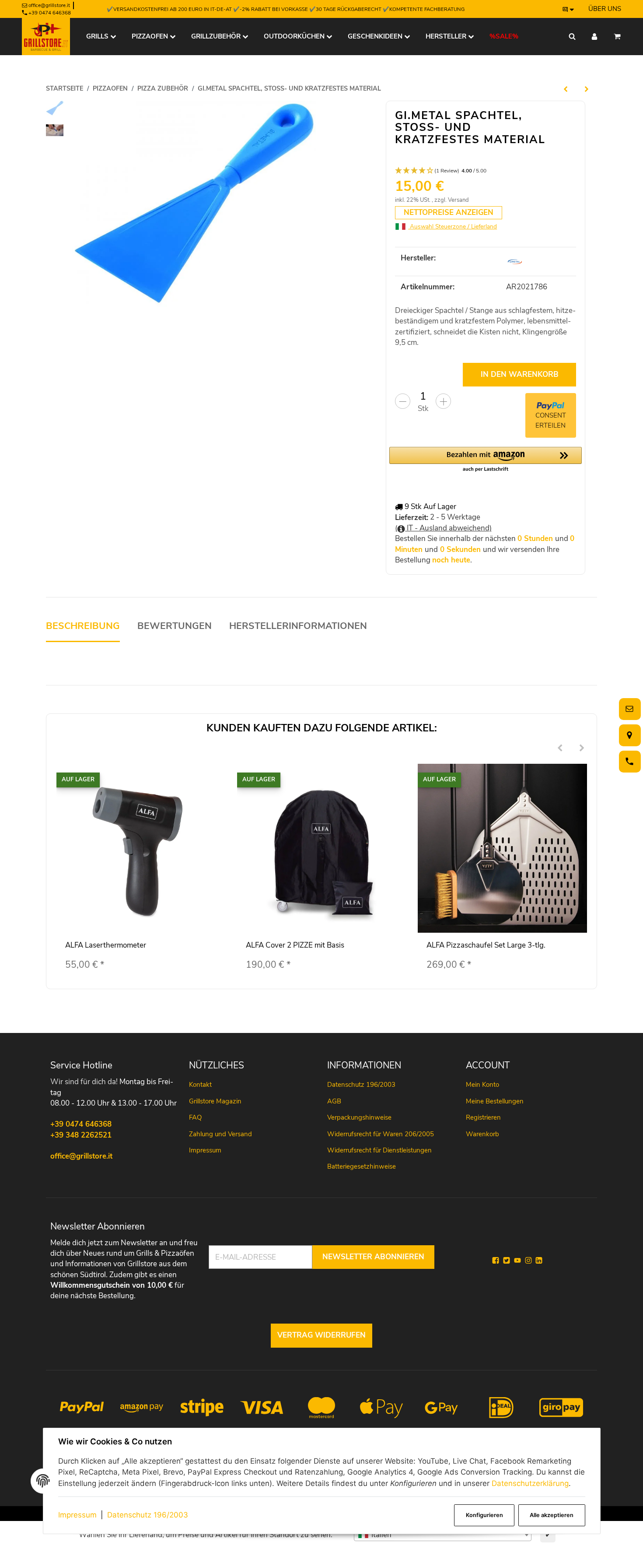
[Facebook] (495, 1260)
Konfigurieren (484, 1515)
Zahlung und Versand (220, 1134)
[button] (485, 170)
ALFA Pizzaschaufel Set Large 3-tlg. (485, 945)
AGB (334, 1101)
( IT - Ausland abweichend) (443, 528)
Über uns (604, 8)
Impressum (77, 1514)
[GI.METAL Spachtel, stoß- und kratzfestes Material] (194, 204)
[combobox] (442, 1535)
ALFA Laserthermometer (105, 945)
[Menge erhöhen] (443, 401)
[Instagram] (528, 1260)
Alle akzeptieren (551, 1515)
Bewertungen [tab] (174, 626)
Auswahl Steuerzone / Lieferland (452, 226)
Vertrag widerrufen (321, 1335)
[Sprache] (569, 9)
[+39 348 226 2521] (628, 761)
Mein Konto (482, 1084)
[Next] (581, 748)
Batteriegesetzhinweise (361, 1166)
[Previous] (559, 748)
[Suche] (572, 36)
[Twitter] (506, 1260)
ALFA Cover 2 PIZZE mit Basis (295, 945)
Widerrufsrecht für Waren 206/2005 (380, 1134)
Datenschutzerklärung (530, 1483)
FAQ (195, 1117)
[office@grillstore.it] (628, 709)
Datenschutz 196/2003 (147, 1514)
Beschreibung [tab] (83, 626)
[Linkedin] (538, 1260)
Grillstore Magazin (215, 1101)
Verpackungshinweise (359, 1117)
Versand (458, 200)
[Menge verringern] (402, 401)
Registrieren (483, 1117)
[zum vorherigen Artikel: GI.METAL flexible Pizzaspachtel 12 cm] (565, 89)
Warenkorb (482, 1134)
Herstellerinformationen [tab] (298, 626)
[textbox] (442, 1535)
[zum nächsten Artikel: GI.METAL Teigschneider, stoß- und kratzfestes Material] (586, 89)
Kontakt (200, 1084)
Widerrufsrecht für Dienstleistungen (379, 1150)
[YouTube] (517, 1260)
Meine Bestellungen (495, 1101)
